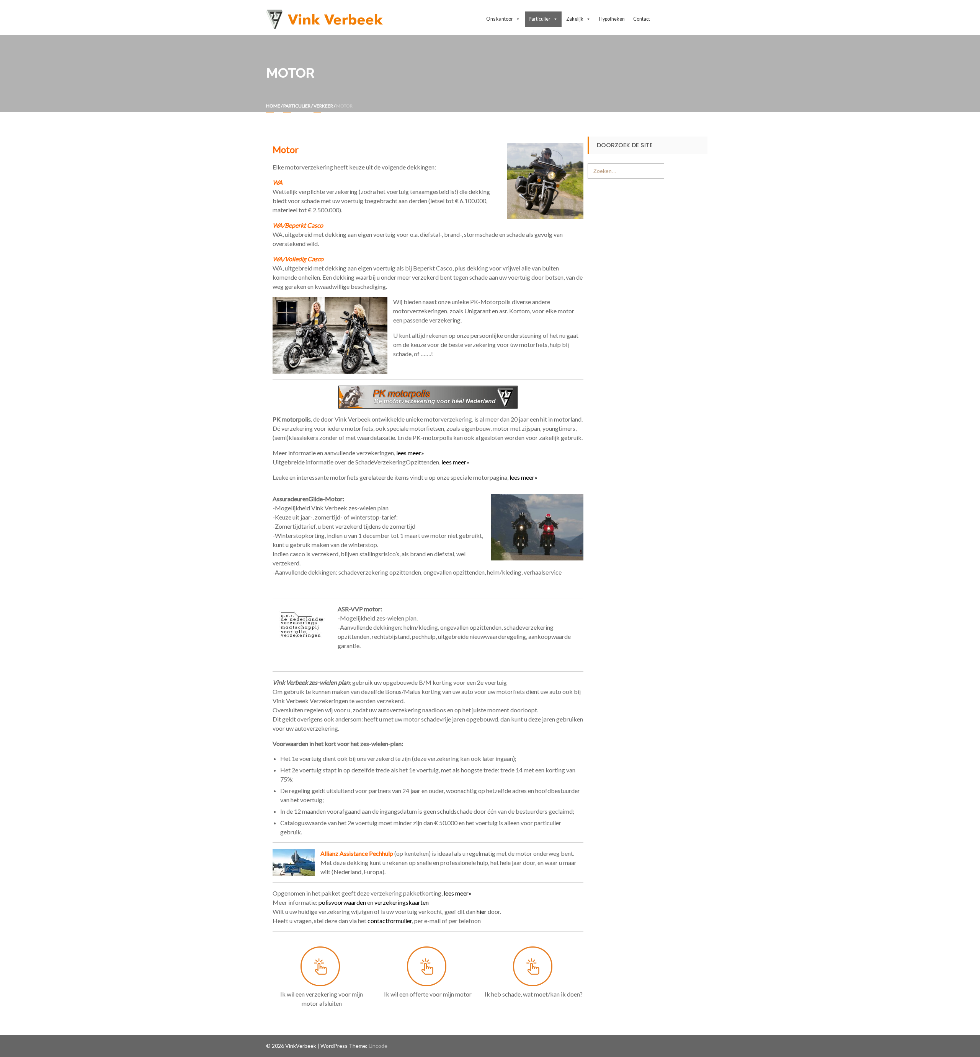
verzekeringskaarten (401, 902)
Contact (641, 19)
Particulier (296, 106)
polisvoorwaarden (342, 902)
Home (273, 106)
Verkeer (323, 106)
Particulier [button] (539, 19)
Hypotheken (612, 19)
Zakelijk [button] (574, 19)
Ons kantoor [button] (499, 19)
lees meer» (410, 452)
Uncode (378, 1045)
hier (482, 911)
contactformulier (390, 920)
